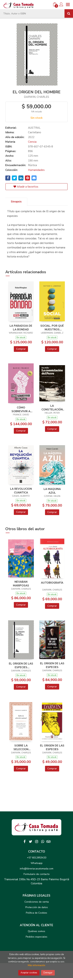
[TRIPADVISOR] (48, 841)
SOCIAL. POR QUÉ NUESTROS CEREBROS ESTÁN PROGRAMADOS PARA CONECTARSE (52, 327)
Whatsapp (37, 863)
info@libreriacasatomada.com (36, 868)
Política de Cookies (36, 912)
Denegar (47, 972)
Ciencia (32, 142)
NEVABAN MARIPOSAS (21, 583)
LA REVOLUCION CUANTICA (21, 490)
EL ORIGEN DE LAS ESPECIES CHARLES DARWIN (21, 665)
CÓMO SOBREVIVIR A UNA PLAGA (21, 409)
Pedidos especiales (36, 936)
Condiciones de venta (36, 901)
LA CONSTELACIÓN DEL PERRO (52, 407)
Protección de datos (36, 907)
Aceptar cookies (29, 972)
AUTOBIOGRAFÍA (52, 582)
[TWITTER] (30, 841)
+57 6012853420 (36, 857)
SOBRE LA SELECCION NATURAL (20, 747)
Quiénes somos (36, 931)
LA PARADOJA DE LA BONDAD (21, 327)
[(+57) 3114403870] (42, 841)
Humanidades (36, 170)
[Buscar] (68, 13)
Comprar (21, 349)
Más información (36, 965)
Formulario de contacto (37, 874)
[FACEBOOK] (24, 841)
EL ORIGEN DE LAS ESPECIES (52, 665)
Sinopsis (16, 201)
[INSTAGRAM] (36, 841)
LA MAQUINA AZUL (52, 490)
